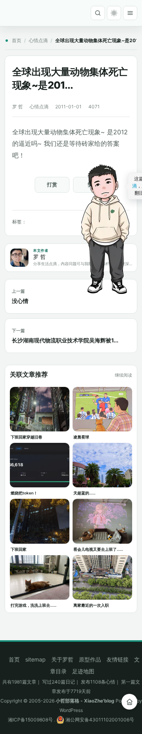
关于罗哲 (62, 659)
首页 (16, 40)
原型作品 (90, 659)
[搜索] (98, 13)
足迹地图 (83, 671)
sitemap (35, 659)
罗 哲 (17, 107)
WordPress (71, 710)
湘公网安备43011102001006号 (99, 720)
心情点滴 (38, 40)
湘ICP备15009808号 (30, 720)
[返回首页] (129, 702)
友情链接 (117, 659)
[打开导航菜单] (130, 13)
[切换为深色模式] (114, 13)
